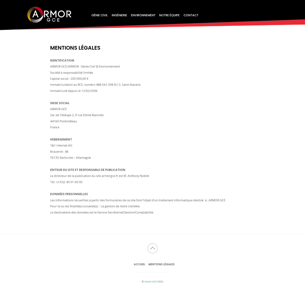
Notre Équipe (169, 15)
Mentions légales (161, 264)
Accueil (139, 264)
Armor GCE (151, 281)
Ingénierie (119, 15)
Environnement (143, 15)
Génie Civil (99, 15)
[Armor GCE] (49, 20)
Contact (191, 15)
